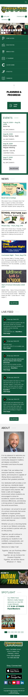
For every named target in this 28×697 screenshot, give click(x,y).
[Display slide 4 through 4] (15, 632)
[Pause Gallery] (25, 33)
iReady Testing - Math (11, 136)
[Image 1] (2, 30)
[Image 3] (7, 30)
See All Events (14, 168)
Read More (19, 331)
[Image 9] (21, 30)
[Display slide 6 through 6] (22, 632)
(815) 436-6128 (15, 655)
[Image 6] (14, 30)
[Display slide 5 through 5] (19, 632)
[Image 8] (19, 30)
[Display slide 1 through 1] (5, 632)
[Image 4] (9, 30)
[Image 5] (12, 30)
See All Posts (14, 303)
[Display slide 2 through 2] (9, 632)
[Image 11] (4, 33)
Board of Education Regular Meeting (10, 147)
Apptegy (17, 693)
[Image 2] (4, 30)
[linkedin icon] (22, 684)
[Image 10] (2, 33)
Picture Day (7, 159)
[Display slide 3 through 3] (12, 632)
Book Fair (7, 126)
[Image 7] (16, 30)
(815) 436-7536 (14, 657)
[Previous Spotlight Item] (11, 636)
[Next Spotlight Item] (15, 636)
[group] (14, 612)
